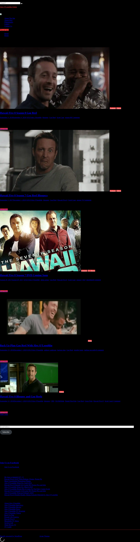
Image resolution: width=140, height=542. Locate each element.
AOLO (28, 117)
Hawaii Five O (9, 519)
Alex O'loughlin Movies (12, 507)
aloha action (45, 280)
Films (90, 341)
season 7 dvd (80, 280)
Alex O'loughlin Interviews (13, 505)
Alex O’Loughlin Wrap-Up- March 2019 (18, 487)
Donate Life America (11, 517)
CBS (52, 401)
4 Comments (87, 200)
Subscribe (6, 432)
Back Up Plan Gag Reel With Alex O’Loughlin (26, 345)
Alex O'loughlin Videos (12, 513)
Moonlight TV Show (11, 521)
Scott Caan (60, 117)
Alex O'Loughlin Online (8, 7)
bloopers (45, 117)
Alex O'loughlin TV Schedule (14, 511)
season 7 (80, 200)
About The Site (9, 18)
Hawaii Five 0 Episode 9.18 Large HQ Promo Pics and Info (25, 491)
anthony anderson (50, 350)
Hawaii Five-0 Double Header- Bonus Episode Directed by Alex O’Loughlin (31, 495)
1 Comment (116, 401)
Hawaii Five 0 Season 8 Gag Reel (18, 112)
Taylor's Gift (8, 523)
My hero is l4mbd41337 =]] (14, 477)
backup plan (61, 350)
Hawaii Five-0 (62, 200)
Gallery (7, 24)
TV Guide (7, 527)
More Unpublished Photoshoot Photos (17, 481)
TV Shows (91, 271)
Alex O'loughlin (36, 200)
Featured (113, 108)
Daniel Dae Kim (70, 401)
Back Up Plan (9, 515)
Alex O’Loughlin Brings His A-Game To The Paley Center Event (27, 489)
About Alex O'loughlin (12, 503)
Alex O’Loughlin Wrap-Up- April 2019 (18, 483)
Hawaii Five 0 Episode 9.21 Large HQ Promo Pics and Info (25, 485)
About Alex (8, 20)
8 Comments (75, 117)
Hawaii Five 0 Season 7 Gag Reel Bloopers (24, 195)
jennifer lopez (78, 350)
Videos (118, 108)
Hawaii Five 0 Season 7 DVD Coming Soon (24, 275)
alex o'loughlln (36, 117)
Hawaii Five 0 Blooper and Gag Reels (21, 396)
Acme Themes (44, 536)
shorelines (89, 280)
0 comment (97, 280)
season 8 (68, 117)
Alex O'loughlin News (12, 509)
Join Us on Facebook (9, 463)
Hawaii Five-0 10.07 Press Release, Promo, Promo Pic (23, 479)
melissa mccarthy (90, 350)
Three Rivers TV (10, 525)
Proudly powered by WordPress (11, 536)
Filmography (8, 22)
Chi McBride (59, 401)
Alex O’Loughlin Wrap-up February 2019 (18, 493)
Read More (4, 129)
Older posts (4, 414)
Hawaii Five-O (98, 401)
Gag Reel (52, 117)
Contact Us (8, 26)
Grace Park (89, 401)
